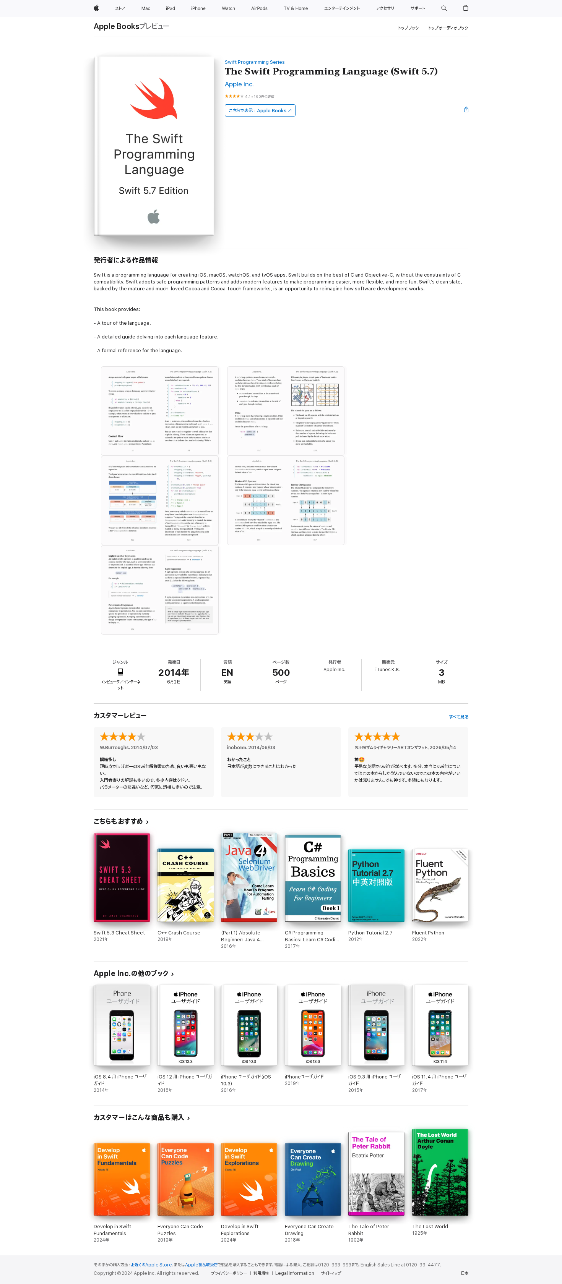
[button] (444, 8)
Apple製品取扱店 (201, 1265)
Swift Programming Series (255, 62)
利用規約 (261, 1273)
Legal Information (294, 1273)
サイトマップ (331, 1273)
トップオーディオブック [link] (448, 28)
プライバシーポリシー (229, 1273)
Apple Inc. (239, 84)
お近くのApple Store (151, 1265)
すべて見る (458, 717)
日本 (464, 1273)
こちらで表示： (257, 110)
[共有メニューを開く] (466, 110)
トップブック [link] (408, 28)
